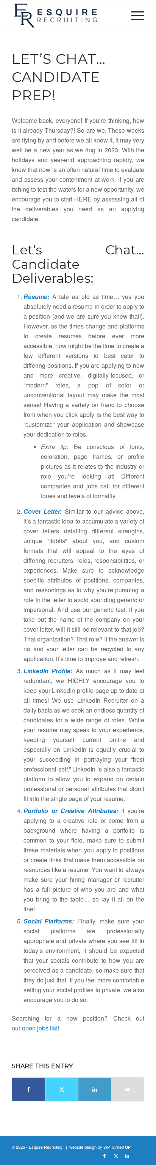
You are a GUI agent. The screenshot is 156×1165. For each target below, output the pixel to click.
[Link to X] (116, 1155)
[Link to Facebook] (104, 1155)
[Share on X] (61, 1089)
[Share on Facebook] (28, 1089)
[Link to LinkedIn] (127, 1155)
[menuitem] (133, 15)
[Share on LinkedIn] (94, 1089)
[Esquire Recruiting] (65, 15)
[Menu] (133, 15)
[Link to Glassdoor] (138, 1155)
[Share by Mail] (127, 1089)
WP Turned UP (117, 1147)
